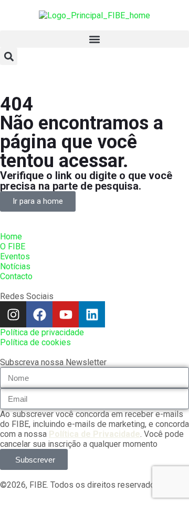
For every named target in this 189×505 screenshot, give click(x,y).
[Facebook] (39, 314)
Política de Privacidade (94, 434)
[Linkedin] (92, 314)
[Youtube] (65, 314)
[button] (94, 39)
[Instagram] (13, 314)
